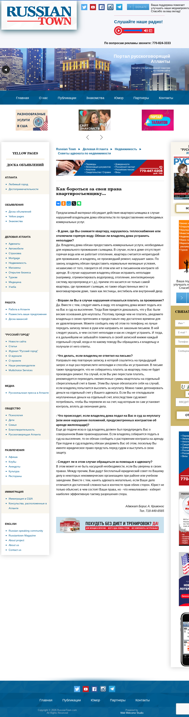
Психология (16, 415)
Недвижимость (17, 262)
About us (14, 545)
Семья (13, 424)
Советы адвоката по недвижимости (84, 153)
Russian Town (66, 149)
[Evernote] (79, 203)
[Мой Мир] (68, 203)
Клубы (12, 461)
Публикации (67, 98)
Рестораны (15, 476)
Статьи (13, 346)
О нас (43, 98)
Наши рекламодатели (22, 365)
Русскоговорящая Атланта (25, 434)
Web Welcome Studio (131, 712)
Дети (11, 420)
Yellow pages (25, 153)
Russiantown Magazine (22, 535)
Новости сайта (17, 341)
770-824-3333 (161, 43)
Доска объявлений (25, 165)
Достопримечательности (23, 189)
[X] (74, 203)
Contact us (15, 549)
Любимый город (18, 184)
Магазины (15, 267)
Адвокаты (14, 243)
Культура (14, 471)
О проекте (15, 360)
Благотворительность (22, 429)
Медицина (15, 282)
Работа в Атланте (19, 309)
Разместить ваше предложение (28, 314)
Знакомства (95, 98)
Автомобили (16, 248)
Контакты (166, 98)
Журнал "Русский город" (23, 351)
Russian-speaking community (26, 530)
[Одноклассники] (63, 203)
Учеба (12, 286)
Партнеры (141, 98)
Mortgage (14, 258)
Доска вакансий (18, 318)
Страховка (15, 253)
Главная (22, 98)
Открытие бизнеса (20, 272)
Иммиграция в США (21, 498)
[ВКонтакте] (58, 203)
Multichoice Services (20, 370)
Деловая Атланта (95, 149)
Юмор (118, 98)
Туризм (13, 277)
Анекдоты (14, 466)
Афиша (13, 456)
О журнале (15, 355)
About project (16, 540)
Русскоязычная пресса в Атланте (29, 392)
